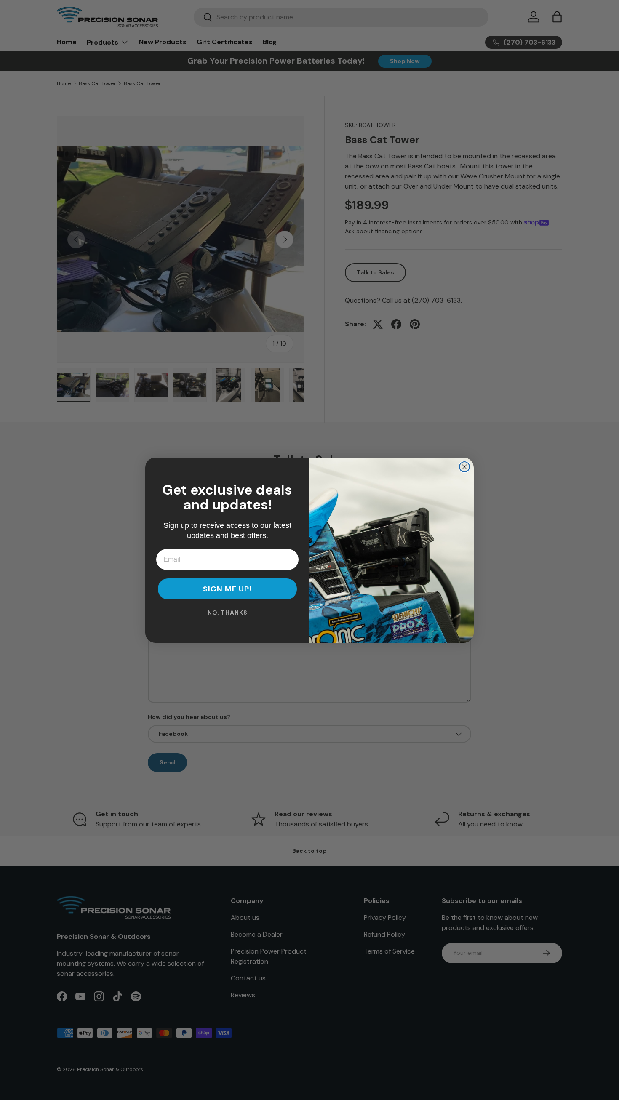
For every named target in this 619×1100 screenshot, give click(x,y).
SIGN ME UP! (227, 589)
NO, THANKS (228, 612)
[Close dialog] (464, 467)
